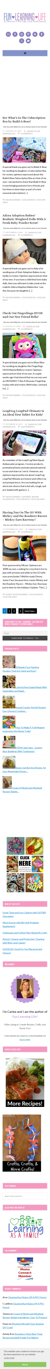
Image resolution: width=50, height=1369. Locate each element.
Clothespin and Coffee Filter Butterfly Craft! (25, 932)
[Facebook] (15, 34)
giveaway (26, 497)
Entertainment (13, 200)
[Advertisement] (25, 86)
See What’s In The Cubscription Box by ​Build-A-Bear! (24, 119)
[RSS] (35, 34)
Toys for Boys (29, 200)
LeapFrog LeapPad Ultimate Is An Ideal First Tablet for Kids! (23, 412)
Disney (9, 594)
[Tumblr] (41, 34)
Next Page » (30, 611)
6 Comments (27, 329)
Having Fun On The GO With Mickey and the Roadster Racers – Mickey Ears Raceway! (25, 516)
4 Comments (27, 532)
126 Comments (28, 426)
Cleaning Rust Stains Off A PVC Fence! (27, 1297)
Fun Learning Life (25, 17)
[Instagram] (21, 34)
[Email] (8, 34)
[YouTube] (28, 40)
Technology (9, 499)
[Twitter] (21, 40)
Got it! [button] (25, 1364)
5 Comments (27, 133)
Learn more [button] (9, 1358)
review (35, 497)
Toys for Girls (38, 499)
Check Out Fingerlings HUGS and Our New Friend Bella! (23, 315)
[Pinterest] (28, 34)
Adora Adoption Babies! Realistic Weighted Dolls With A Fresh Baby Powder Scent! (24, 219)
